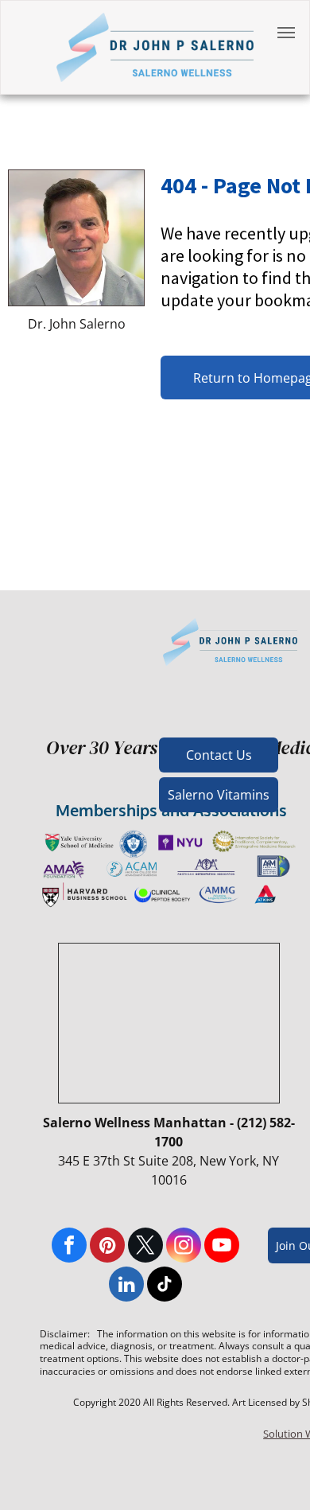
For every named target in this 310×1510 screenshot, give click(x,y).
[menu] (286, 33)
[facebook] (69, 1247)
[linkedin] (126, 1286)
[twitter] (145, 1247)
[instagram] (183, 1247)
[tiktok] (164, 1286)
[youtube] (221, 1247)
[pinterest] (107, 1247)
